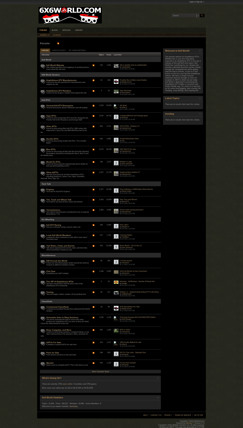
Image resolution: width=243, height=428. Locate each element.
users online (67, 384)
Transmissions (53, 210)
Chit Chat (50, 271)
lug (123, 141)
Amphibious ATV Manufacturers (61, 80)
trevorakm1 (126, 93)
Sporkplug (73, 406)
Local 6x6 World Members (58, 235)
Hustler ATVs (52, 139)
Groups (79, 30)
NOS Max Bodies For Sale (130, 307)
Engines (50, 189)
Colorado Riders (126, 235)
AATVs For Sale (53, 342)
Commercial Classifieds (57, 307)
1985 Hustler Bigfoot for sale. (131, 342)
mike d (124, 107)
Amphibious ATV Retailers (58, 91)
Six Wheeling (48, 219)
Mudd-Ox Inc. (127, 82)
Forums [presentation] (45, 50)
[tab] (45, 50)
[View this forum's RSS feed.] (93, 65)
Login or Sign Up (195, 2)
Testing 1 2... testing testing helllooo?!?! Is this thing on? (141, 292)
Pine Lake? (124, 225)
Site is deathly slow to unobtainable (133, 65)
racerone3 (126, 332)
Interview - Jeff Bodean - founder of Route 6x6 (137, 281)
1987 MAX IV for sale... (128, 149)
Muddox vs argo (126, 162)
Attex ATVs (51, 126)
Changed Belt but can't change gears (134, 116)
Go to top (198, 415)
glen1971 (125, 201)
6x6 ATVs (46, 100)
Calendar (57, 35)
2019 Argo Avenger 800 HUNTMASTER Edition (138, 317)
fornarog (125, 354)
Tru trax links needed (128, 363)
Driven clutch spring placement (131, 210)
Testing (49, 292)
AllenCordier (126, 191)
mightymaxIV (127, 294)
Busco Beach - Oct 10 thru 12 (131, 246)
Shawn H (125, 227)
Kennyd (125, 118)
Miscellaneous (49, 255)
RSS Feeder (126, 319)
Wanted (49, 363)
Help (145, 415)
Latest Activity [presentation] (59, 50)
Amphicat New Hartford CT (130, 172)
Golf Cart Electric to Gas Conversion (133, 271)
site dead (123, 105)
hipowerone (126, 128)
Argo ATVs (51, 116)
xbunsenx (125, 273)
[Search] (202, 15)
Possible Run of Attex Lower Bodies (133, 80)
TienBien (125, 237)
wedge (124, 283)
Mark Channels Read (100, 372)
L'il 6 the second (126, 261)
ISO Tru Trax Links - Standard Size (133, 353)
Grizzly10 (125, 263)
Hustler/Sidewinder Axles (129, 139)
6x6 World (46, 60)
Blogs (55, 30)
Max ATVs (51, 149)
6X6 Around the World (56, 261)
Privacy (168, 415)
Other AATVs (52, 172)
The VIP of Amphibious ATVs (60, 281)
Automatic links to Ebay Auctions (62, 317)
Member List (45, 35)
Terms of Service (183, 415)
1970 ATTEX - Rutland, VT (130, 126)
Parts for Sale (52, 353)
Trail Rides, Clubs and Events (60, 246)
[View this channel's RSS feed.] (58, 43)
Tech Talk (46, 184)
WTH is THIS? (125, 330)
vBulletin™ (190, 423)
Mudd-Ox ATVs (53, 162)
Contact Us (156, 415)
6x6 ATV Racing (53, 225)
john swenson (127, 164)
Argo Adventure (125, 91)
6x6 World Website (55, 65)
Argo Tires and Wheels (128, 200)
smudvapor (126, 67)
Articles (66, 30)
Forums (43, 30)
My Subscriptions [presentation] (77, 50)
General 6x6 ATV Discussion (59, 105)
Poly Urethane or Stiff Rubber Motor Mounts (136, 189)
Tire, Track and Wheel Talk (58, 200)
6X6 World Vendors (51, 75)
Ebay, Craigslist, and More (58, 330)
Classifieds (47, 301)
